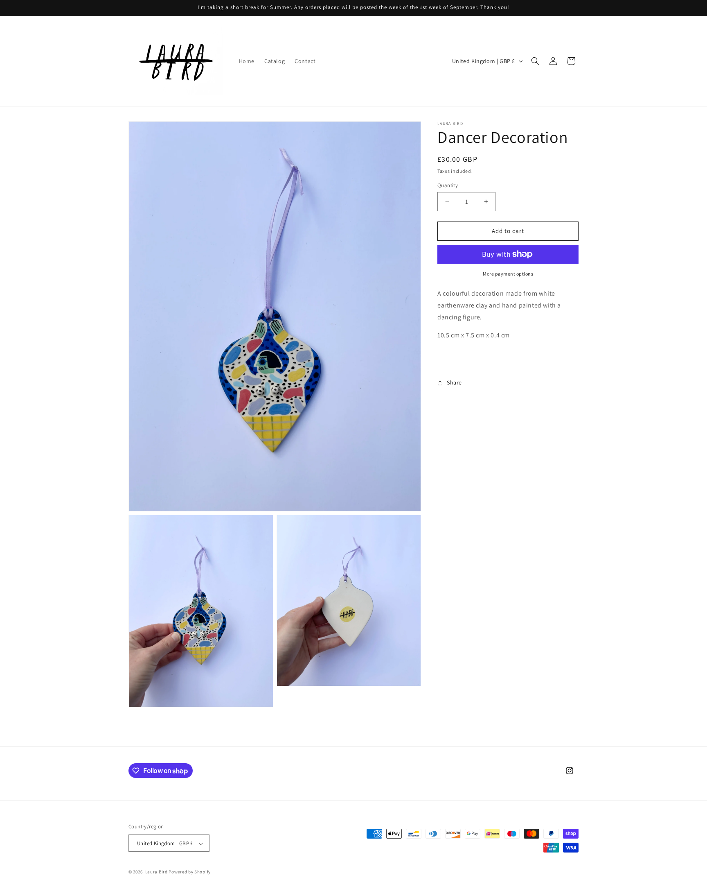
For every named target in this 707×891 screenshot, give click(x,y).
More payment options (508, 274)
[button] (535, 61)
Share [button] (454, 382)
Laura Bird (156, 872)
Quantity (447, 185)
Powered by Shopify (190, 872)
